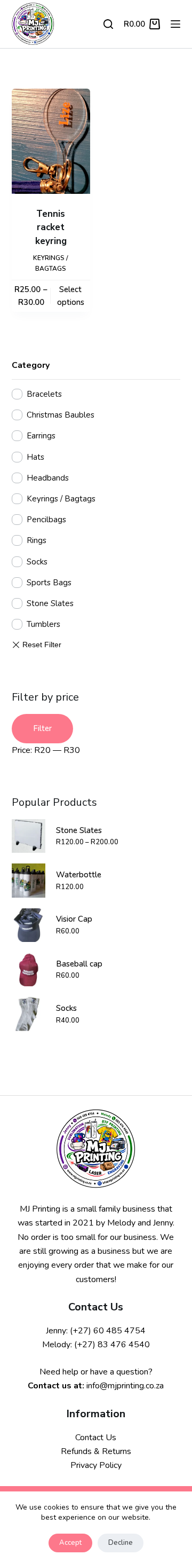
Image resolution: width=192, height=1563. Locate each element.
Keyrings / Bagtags (61, 498)
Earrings (41, 435)
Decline (120, 1543)
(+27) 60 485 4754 (108, 1331)
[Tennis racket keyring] (51, 141)
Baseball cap (79, 964)
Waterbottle (78, 874)
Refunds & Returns (96, 1451)
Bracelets (44, 394)
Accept (70, 1543)
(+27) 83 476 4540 (112, 1344)
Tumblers (43, 624)
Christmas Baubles (60, 415)
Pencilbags (46, 519)
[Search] (108, 24)
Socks (37, 561)
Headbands (48, 478)
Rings (36, 540)
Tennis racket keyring (51, 227)
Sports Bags (49, 582)
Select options (70, 296)
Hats (35, 457)
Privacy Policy (96, 1465)
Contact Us (95, 1437)
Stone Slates (50, 603)
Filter (42, 728)
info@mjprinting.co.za (125, 1386)
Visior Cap (74, 919)
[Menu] (175, 24)
